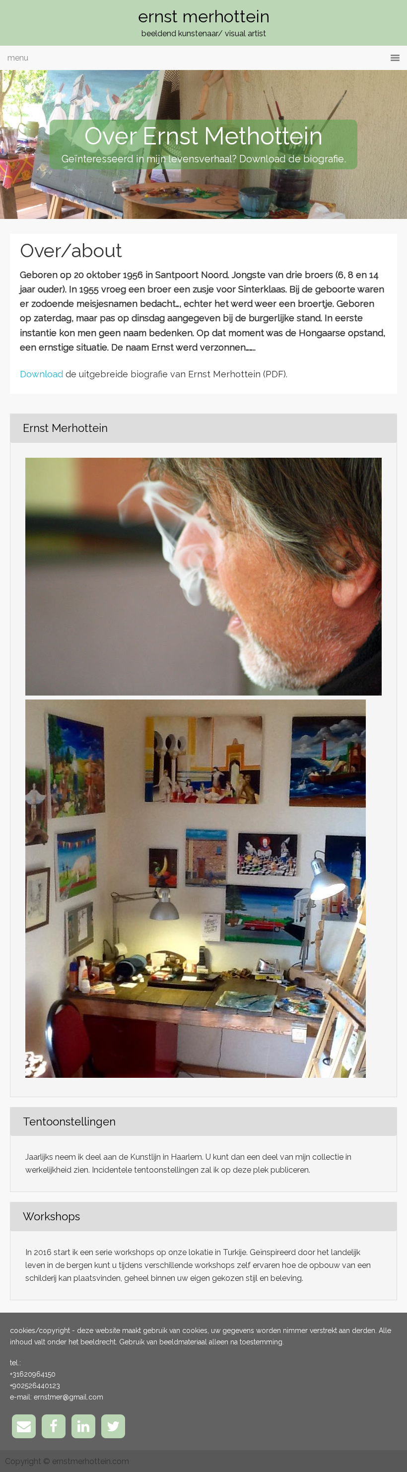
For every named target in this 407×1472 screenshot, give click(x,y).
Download (41, 374)
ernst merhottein (204, 16)
